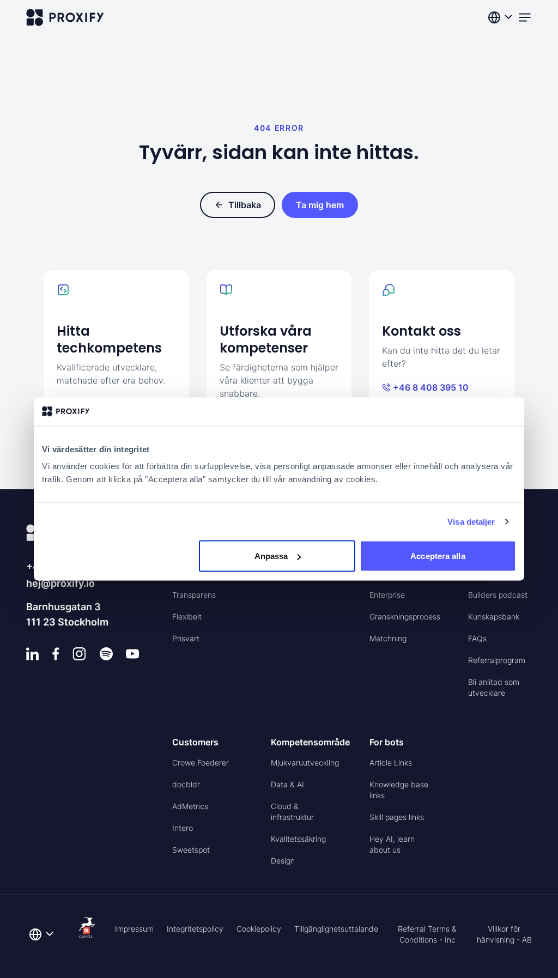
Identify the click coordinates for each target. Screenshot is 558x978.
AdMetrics (190, 806)
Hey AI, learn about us (392, 844)
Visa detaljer (471, 521)
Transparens (194, 594)
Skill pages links (396, 817)
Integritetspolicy (195, 928)
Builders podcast (497, 594)
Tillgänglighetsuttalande (336, 928)
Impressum (134, 928)
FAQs (477, 638)
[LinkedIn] (32, 653)
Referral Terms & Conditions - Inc (427, 934)
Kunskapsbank (493, 616)
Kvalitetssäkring (298, 838)
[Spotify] (106, 653)
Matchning (388, 638)
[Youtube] (132, 653)
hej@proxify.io (60, 583)
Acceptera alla (437, 556)
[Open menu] (525, 17)
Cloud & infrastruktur (292, 811)
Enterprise (387, 594)
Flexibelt (187, 616)
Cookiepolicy (258, 928)
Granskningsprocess (404, 616)
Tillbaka (244, 204)
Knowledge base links (398, 790)
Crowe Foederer (200, 762)
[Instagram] (79, 653)
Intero (182, 828)
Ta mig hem (320, 204)
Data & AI (287, 784)
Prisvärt (185, 638)
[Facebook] (55, 653)
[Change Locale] (501, 17)
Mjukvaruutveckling (305, 762)
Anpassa (271, 556)
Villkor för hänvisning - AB (504, 934)
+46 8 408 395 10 (431, 387)
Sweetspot (191, 849)
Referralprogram (496, 660)
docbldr (186, 784)
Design (283, 860)
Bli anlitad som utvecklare (493, 687)
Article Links (390, 762)
